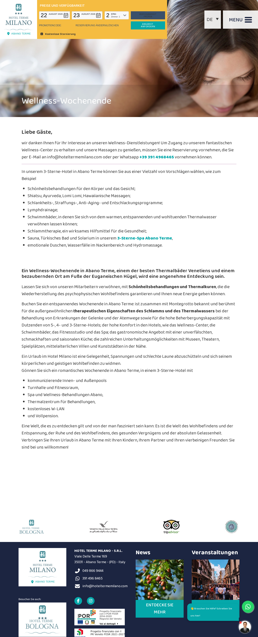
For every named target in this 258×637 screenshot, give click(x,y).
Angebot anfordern (148, 25)
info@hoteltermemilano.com (105, 586)
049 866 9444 (92, 571)
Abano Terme (21, 33)
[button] (54, 15)
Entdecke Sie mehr (159, 608)
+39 (143, 157)
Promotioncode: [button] (50, 25)
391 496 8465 (92, 578)
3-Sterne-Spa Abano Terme (144, 238)
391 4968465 (161, 157)
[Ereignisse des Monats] (215, 580)
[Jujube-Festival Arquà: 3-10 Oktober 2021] (159, 580)
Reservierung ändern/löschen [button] (97, 25)
